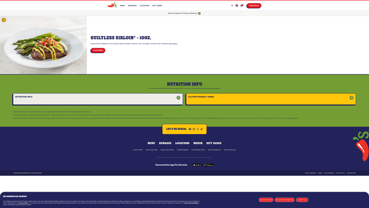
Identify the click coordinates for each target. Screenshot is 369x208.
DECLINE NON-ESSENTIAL (284, 199)
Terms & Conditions (310, 173)
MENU (151, 143)
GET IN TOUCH (230, 150)
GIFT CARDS (213, 143)
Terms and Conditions (191, 203)
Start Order (98, 50)
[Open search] (232, 5)
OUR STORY (138, 150)
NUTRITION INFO (198, 150)
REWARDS (165, 143)
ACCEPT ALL (302, 199)
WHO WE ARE (152, 150)
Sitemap (320, 173)
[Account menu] (236, 5)
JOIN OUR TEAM (167, 150)
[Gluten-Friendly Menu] (351, 97)
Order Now (254, 5)
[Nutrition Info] (178, 97)
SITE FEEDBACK (214, 150)
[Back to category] (4, 20)
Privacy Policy (340, 173)
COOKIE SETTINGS (351, 173)
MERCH (198, 143)
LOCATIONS (182, 143)
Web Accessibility (329, 173)
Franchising (182, 150)
